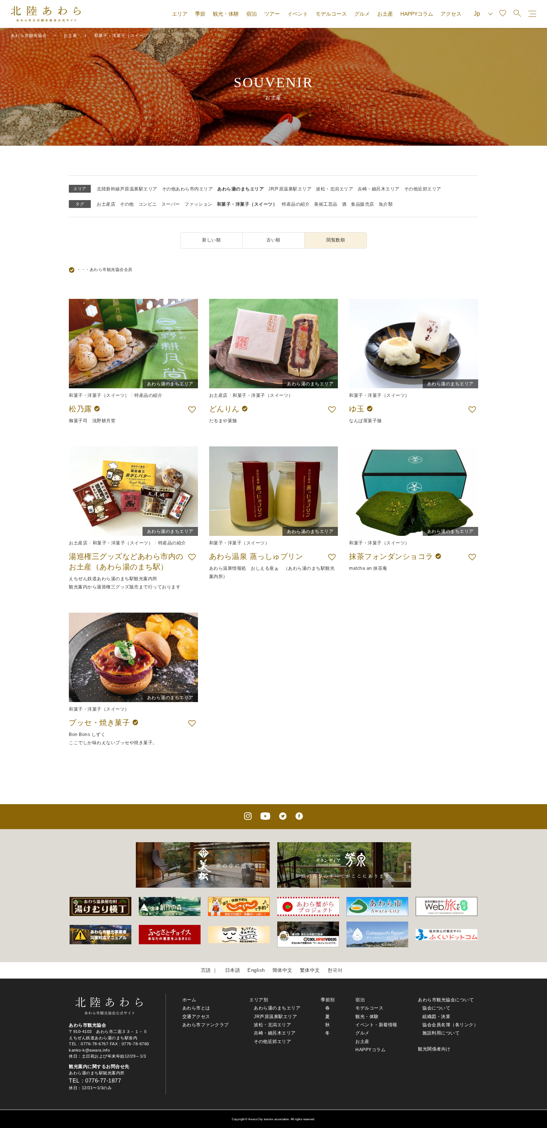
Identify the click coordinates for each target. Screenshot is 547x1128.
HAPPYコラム (416, 14)
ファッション (198, 204)
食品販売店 (362, 204)
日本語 (232, 970)
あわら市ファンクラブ (205, 1024)
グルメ (362, 14)
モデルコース (331, 14)
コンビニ (147, 204)
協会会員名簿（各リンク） (450, 1024)
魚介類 (386, 204)
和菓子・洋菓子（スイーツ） (247, 204)
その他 (127, 204)
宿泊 (251, 14)
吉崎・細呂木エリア (379, 189)
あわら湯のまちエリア (240, 189)
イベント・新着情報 (376, 1024)
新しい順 (211, 240)
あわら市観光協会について (446, 999)
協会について (436, 1008)
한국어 (335, 970)
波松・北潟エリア (334, 189)
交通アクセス (196, 1016)
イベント (297, 14)
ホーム (189, 999)
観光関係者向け (434, 1049)
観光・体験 (226, 14)
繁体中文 (310, 970)
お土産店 (106, 204)
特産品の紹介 (296, 204)
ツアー (272, 14)
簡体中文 (282, 970)
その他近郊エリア (422, 189)
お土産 (385, 14)
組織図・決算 (436, 1016)
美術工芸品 (326, 204)
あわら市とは (196, 1008)
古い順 (273, 240)
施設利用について (441, 1033)
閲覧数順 (335, 240)
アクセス (451, 14)
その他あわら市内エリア (187, 189)
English (256, 970)
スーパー (170, 204)
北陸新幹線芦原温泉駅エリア (127, 189)
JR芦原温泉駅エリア (289, 189)
